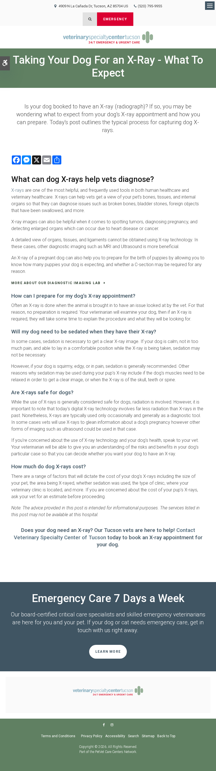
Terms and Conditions (58, 736)
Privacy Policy (91, 736)
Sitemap (148, 736)
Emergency (115, 19)
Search (133, 736)
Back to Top (166, 736)
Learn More (108, 652)
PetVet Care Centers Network (115, 752)
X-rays (17, 190)
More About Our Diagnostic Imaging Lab (55, 283)
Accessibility (115, 736)
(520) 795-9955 (150, 6)
